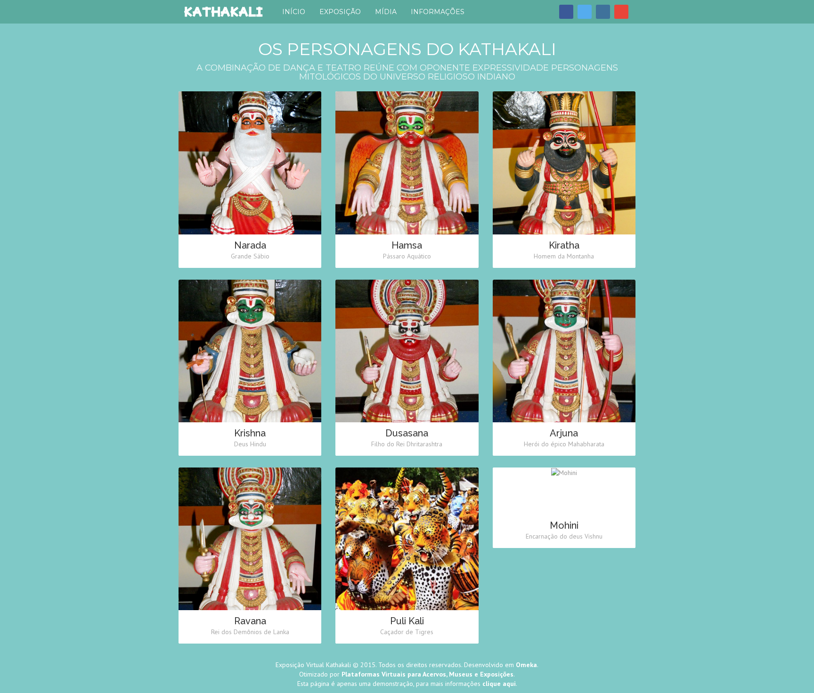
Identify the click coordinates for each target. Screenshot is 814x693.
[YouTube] (621, 12)
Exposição (340, 12)
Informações (437, 12)
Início (293, 12)
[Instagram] (603, 12)
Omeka (526, 665)
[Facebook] (566, 12)
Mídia (386, 12)
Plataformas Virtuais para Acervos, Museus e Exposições (427, 674)
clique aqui (499, 683)
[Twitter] (585, 12)
